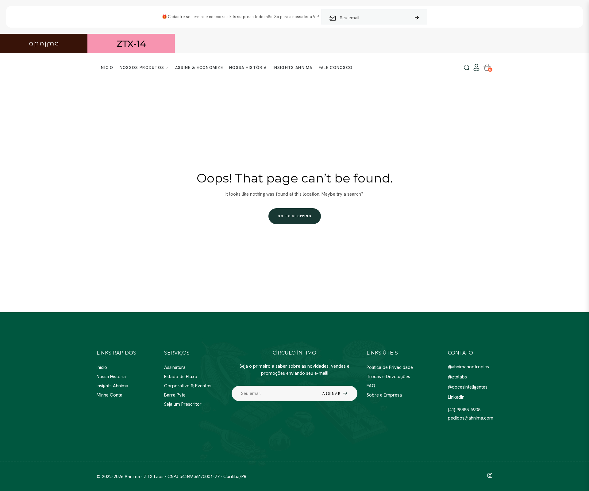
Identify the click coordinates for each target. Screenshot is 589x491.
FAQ (371, 386)
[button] (466, 67)
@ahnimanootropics (468, 367)
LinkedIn (456, 397)
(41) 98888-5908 (464, 410)
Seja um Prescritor (183, 404)
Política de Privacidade (390, 367)
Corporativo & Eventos (187, 386)
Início (102, 367)
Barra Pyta (175, 395)
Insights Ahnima (112, 386)
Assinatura (175, 367)
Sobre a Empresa (384, 395)
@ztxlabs (457, 377)
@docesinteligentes (467, 387)
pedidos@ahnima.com (470, 418)
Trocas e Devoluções (388, 377)
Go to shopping (295, 216)
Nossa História (111, 377)
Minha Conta (109, 395)
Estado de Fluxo (180, 377)
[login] (476, 67)
